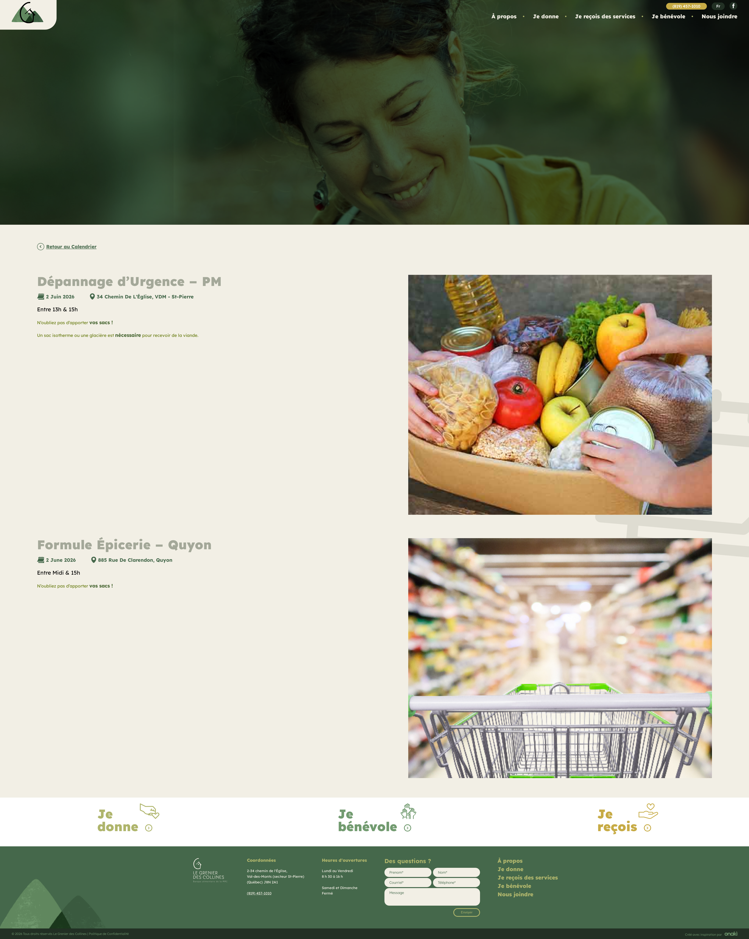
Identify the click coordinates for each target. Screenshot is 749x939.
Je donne (546, 16)
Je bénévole (668, 16)
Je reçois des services (605, 16)
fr (718, 6)
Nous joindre (719, 16)
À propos (504, 16)
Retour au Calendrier (71, 246)
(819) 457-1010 (686, 6)
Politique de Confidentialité (109, 934)
